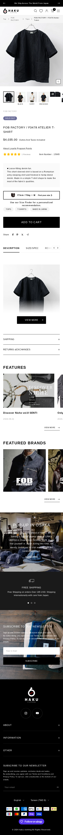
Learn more (32, 6)
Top (4, 22)
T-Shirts (21, 212)
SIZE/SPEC (32, 251)
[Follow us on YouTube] (37, 716)
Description (11, 251)
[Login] (46, 14)
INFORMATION (12, 740)
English (17, 803)
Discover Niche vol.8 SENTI (20, 415)
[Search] (35, 13)
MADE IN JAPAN (40, 212)
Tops (27, 22)
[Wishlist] (41, 13)
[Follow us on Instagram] (26, 716)
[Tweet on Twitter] (22, 238)
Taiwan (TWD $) (38, 803)
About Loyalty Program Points (17, 151)
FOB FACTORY (15, 22)
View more (31, 323)
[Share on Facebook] (13, 238)
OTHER (7, 753)
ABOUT (7, 728)
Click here (31, 560)
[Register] (57, 790)
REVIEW (49, 251)
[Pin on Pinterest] (17, 238)
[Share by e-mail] (28, 238)
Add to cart (31, 225)
